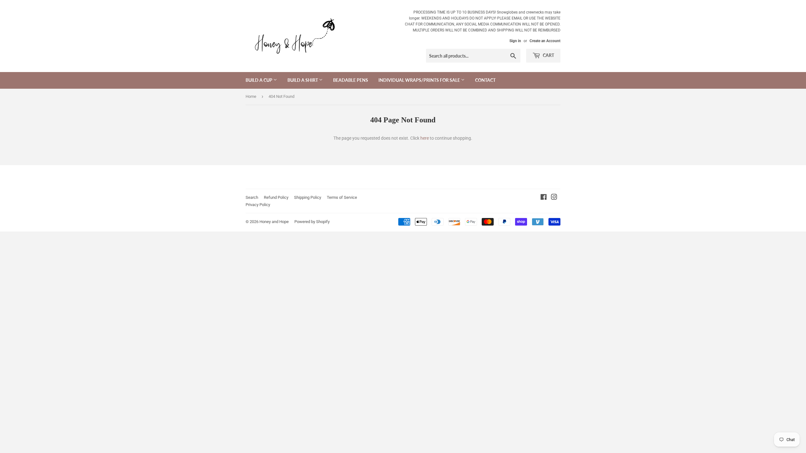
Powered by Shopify (312, 221)
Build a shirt (303, 80)
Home (251, 96)
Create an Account (545, 41)
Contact (485, 80)
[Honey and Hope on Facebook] (543, 197)
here (424, 138)
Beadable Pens (350, 80)
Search (252, 197)
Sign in (515, 41)
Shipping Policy (307, 197)
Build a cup (259, 80)
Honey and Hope (274, 221)
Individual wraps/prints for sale (419, 80)
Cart (548, 55)
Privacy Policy (258, 204)
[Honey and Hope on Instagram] (554, 197)
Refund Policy (276, 197)
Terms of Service (342, 197)
